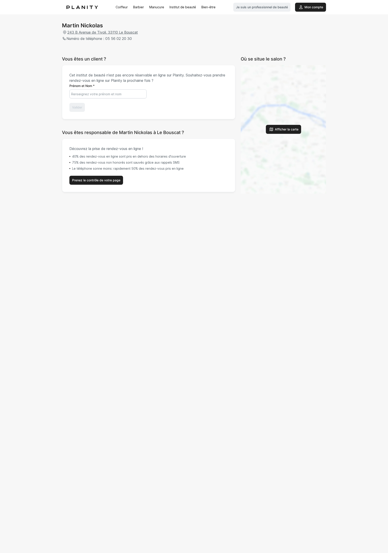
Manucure (156, 7)
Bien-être (208, 7)
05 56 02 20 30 (118, 38)
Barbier (138, 7)
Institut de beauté (183, 7)
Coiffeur (122, 7)
